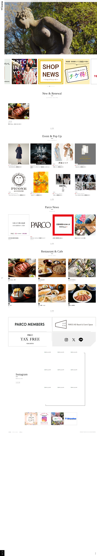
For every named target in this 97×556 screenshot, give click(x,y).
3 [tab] (49, 86)
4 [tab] (50, 86)
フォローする (18, 382)
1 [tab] (47, 86)
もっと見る (52, 128)
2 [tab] (48, 86)
